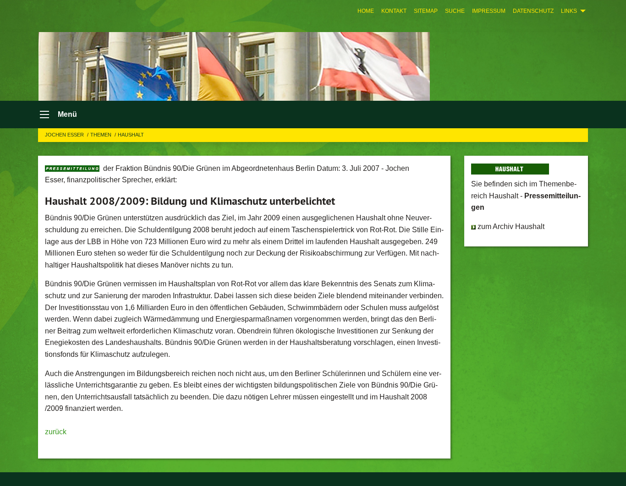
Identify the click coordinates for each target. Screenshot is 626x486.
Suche (455, 11)
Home (365, 11)
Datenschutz (533, 11)
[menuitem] (365, 11)
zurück (55, 432)
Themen (101, 134)
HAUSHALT (131, 134)
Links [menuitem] (569, 11)
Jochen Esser (65, 134)
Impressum (488, 11)
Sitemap (426, 11)
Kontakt (393, 11)
